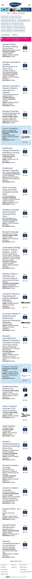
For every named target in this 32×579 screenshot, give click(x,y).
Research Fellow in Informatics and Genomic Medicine (10, 276)
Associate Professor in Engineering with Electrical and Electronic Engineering (11, 317)
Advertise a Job (4, 574)
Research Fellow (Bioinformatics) (9, 526)
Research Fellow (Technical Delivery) (10, 45)
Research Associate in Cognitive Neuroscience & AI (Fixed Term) (11, 65)
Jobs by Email (4, 571)
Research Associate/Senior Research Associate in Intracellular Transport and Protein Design (11, 340)
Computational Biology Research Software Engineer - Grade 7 (11, 249)
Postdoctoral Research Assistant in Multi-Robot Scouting (11, 150)
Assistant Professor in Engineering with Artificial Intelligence (11, 296)
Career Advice (4, 569)
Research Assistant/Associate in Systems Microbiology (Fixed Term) (11, 445)
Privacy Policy (23, 567)
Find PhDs (3, 567)
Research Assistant (10, 367)
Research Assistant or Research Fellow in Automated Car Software (11, 89)
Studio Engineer (8, 426)
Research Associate (10, 111)
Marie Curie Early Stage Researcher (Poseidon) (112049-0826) (10, 190)
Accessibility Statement (25, 571)
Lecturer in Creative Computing (10, 489)
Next (20, 561)
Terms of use (23, 565)
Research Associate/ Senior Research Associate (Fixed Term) (10, 213)
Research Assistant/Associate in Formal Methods (11, 543)
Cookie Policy (23, 569)
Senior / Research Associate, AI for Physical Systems (9, 408)
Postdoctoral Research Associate (10, 169)
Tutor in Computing (9, 128)
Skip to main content (6, 1)
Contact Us (14, 567)
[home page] (15, 6)
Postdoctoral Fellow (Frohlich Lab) (10, 388)
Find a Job (3, 565)
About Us (13, 565)
